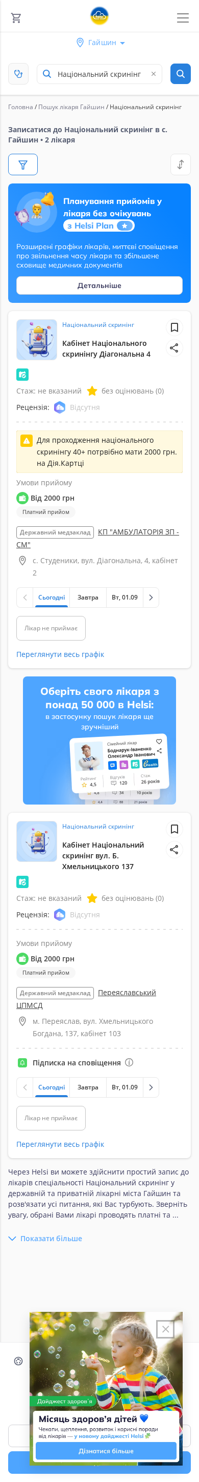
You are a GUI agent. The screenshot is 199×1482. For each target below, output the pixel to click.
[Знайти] (180, 74)
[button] (174, 348)
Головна (20, 106)
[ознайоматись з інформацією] (129, 1062)
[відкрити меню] (183, 18)
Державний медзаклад (55, 532)
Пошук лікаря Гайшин (71, 106)
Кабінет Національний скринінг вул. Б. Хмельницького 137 (103, 855)
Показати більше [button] (51, 1238)
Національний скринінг (98, 324)
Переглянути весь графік (60, 654)
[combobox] (99, 74)
